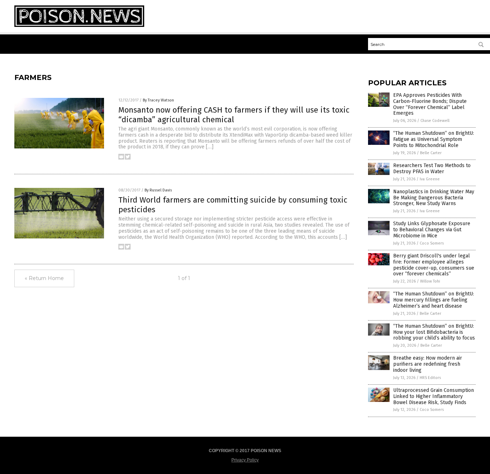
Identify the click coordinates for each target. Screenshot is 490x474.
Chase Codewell (434, 120)
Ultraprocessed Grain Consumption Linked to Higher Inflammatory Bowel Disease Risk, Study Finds (433, 396)
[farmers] (79, 25)
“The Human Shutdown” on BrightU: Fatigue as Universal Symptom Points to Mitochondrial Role (433, 139)
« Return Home (44, 278)
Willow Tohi (430, 281)
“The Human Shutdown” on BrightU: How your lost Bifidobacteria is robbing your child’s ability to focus (434, 332)
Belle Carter (431, 153)
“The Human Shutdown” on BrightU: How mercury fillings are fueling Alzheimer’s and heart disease (433, 300)
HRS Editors (430, 377)
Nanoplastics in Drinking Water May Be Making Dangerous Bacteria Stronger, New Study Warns (433, 198)
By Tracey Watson (158, 100)
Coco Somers (432, 243)
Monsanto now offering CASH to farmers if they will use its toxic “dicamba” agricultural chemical (233, 114)
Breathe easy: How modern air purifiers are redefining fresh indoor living (427, 364)
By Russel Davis (158, 190)
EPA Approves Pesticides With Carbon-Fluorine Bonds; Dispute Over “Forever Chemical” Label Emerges (430, 104)
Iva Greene (430, 179)
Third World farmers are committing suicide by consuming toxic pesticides (232, 204)
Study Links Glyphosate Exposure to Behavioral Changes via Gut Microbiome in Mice (431, 230)
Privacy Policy (245, 460)
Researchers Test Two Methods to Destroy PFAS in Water (432, 168)
